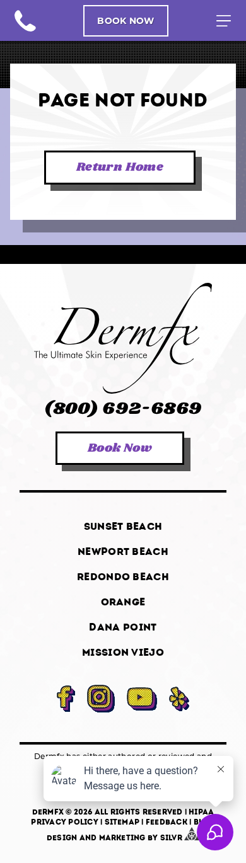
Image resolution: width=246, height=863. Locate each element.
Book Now (125, 20)
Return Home (119, 167)
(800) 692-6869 (25, 20)
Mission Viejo (123, 652)
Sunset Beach (123, 526)
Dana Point (122, 627)
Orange (123, 602)
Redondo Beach (123, 576)
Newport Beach (123, 551)
